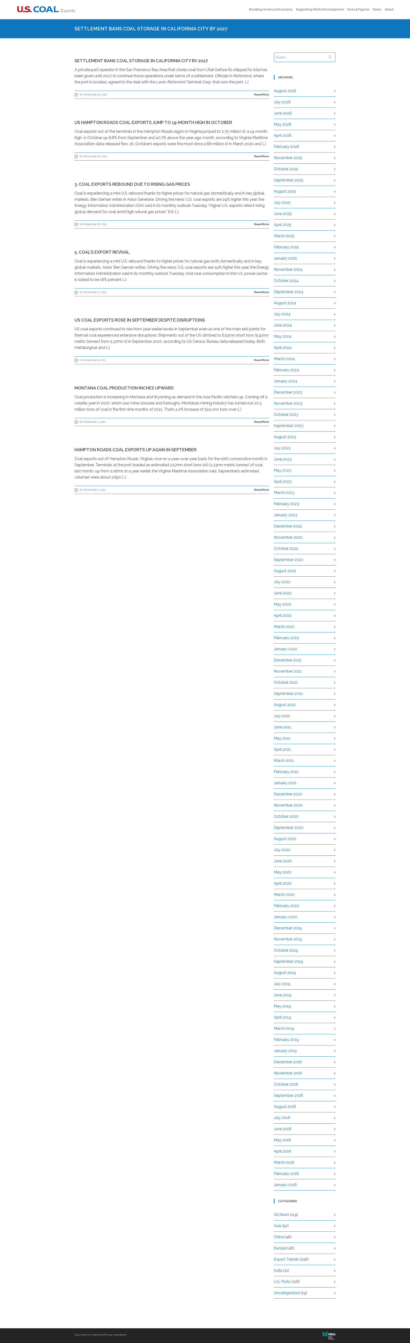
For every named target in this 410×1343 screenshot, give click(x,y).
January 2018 (285, 1184)
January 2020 (285, 917)
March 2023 (284, 492)
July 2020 (282, 850)
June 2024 (283, 325)
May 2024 (282, 336)
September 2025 (288, 180)
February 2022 (286, 638)
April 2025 (282, 225)
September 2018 (288, 1095)
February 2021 (286, 771)
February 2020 (286, 905)
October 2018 (286, 1084)
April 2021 (282, 749)
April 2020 (283, 883)
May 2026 (282, 124)
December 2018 (288, 1062)
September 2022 (288, 559)
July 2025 (282, 202)
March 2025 (284, 236)
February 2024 (286, 370)
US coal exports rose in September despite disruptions (140, 320)
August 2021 (285, 704)
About (389, 9)
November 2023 (288, 403)
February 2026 (286, 146)
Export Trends (286, 1259)
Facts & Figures (358, 9)
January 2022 (285, 649)
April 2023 (282, 481)
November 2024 (288, 269)
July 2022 (282, 582)
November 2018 (288, 1073)
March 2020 (284, 894)
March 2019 (284, 1028)
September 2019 (288, 961)
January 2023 (285, 515)
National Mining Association (109, 1334)
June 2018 (282, 1129)
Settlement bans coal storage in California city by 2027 (141, 60)
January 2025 (285, 258)
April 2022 (282, 615)
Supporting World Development (320, 9)
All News (281, 1214)
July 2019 (282, 984)
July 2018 (282, 1117)
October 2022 (286, 548)
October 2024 (286, 280)
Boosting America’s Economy (271, 9)
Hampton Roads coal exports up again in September (136, 449)
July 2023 (282, 448)
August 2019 (285, 972)
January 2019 (285, 1051)
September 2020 (288, 827)
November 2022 (288, 537)
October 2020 (286, 816)
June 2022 (283, 593)
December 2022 (288, 526)
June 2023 (283, 459)
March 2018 (284, 1162)
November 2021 (288, 671)
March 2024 (284, 358)
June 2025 (283, 213)
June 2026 (283, 113)
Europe (280, 1248)
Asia (277, 1226)
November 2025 (288, 158)
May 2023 (282, 470)
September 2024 (288, 291)
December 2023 (288, 392)
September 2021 (288, 693)
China (279, 1237)
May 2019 (282, 1006)
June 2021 (282, 727)
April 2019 (282, 1017)
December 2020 (288, 794)
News (377, 9)
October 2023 (286, 414)
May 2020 (282, 872)
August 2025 (285, 191)
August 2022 (285, 571)
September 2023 (288, 425)
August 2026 (285, 91)
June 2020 (283, 861)
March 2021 (284, 760)
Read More (261, 94)
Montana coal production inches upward (124, 387)
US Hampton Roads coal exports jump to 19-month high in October (153, 122)
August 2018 (285, 1106)
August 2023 (285, 437)
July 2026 (282, 102)
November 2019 (288, 939)
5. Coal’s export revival (102, 252)
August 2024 (285, 303)
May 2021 (282, 738)
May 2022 (282, 604)
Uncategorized (287, 1293)
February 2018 (286, 1173)
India (278, 1270)
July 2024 (282, 314)
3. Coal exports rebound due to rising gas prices (132, 184)
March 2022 (284, 626)
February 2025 (286, 247)
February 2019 (286, 1039)
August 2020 (285, 838)
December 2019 (288, 928)
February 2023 (286, 504)
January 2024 (285, 381)
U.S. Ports (282, 1281)
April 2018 (282, 1151)
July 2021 (282, 716)
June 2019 (282, 995)
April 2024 (283, 347)
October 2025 (286, 169)
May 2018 (282, 1140)
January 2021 (285, 783)
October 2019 (286, 950)
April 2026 (283, 135)
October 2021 (286, 682)
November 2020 (288, 805)
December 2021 (288, 660)
